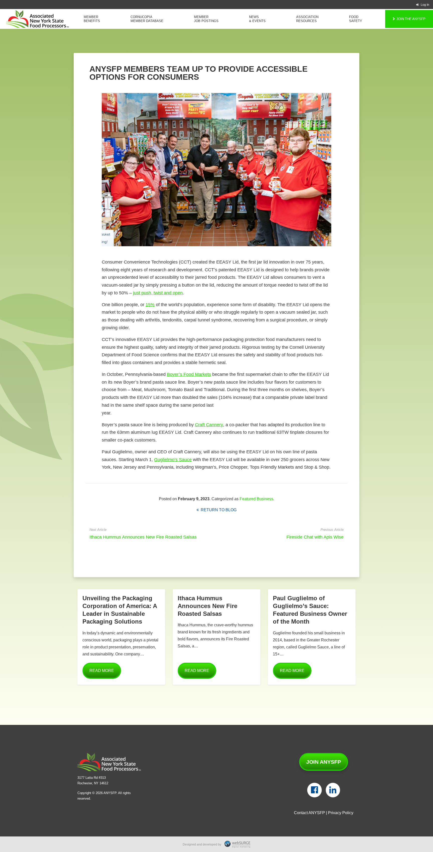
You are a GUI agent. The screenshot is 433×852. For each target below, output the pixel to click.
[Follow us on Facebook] (314, 790)
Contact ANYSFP (309, 813)
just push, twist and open (158, 292)
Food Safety (355, 19)
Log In (425, 5)
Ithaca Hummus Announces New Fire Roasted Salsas (143, 537)
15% (150, 304)
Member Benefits (92, 19)
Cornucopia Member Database (147, 19)
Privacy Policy (340, 813)
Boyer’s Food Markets (189, 374)
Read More (101, 670)
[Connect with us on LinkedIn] (333, 790)
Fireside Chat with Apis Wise (315, 537)
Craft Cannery (209, 424)
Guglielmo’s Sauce (173, 459)
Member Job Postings (206, 19)
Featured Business (256, 499)
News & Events (257, 19)
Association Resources (307, 19)
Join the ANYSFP (410, 19)
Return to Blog (218, 510)
